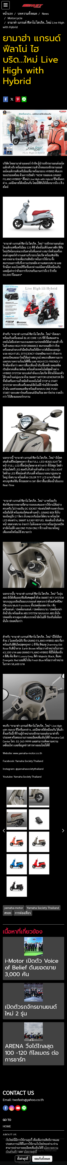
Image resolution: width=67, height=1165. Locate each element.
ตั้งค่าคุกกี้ (22, 1158)
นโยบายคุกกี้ (30, 1151)
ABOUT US (9, 1135)
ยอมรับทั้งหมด (42, 1158)
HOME (7, 1126)
